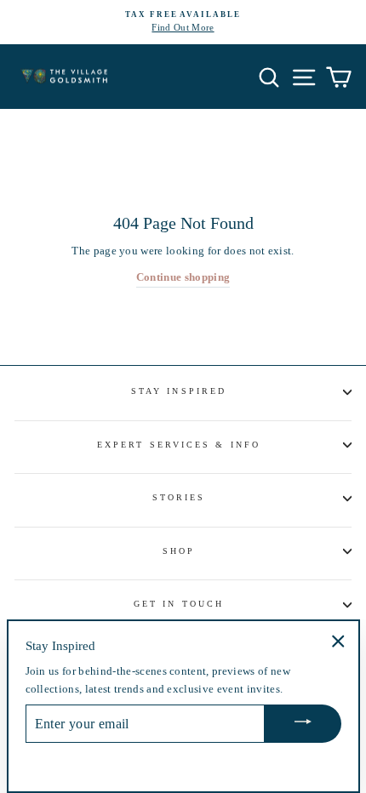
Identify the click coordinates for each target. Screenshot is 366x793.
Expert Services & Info (178, 444)
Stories (179, 497)
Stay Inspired (178, 391)
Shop (179, 551)
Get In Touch (179, 603)
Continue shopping (183, 277)
